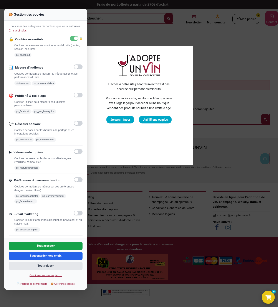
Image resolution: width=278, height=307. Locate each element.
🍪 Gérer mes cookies (63, 283)
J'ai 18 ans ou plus (155, 119)
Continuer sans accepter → (46, 275)
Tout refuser (46, 265)
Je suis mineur (120, 119)
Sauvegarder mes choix (45, 255)
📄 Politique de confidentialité (32, 283)
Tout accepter (46, 245)
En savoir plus (18, 30)
